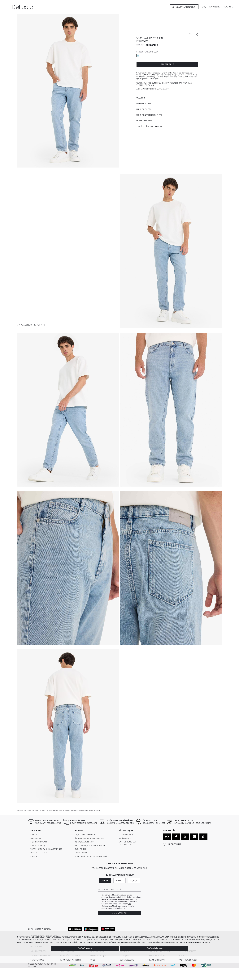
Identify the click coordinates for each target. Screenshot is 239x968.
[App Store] (75, 929)
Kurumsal (35, 835)
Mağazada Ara (144, 103)
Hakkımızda (35, 838)
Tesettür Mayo (37, 960)
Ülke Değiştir (174, 844)
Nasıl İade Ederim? (85, 842)
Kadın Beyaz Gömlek (188, 960)
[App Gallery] (108, 929)
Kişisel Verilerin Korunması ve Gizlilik (92, 856)
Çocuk (133, 880)
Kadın (105, 880)
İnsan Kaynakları (38, 842)
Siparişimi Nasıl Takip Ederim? (90, 838)
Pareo (92, 960)
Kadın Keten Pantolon (70, 960)
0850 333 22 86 (125, 844)
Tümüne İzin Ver (154, 948)
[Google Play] (91, 929)
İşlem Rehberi (81, 849)
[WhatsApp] (167, 836)
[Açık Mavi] (137, 55)
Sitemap (34, 856)
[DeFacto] (22, 7)
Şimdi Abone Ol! (119, 913)
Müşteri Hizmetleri (127, 842)
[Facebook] (176, 836)
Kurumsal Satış (37, 845)
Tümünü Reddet (84, 948)
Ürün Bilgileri (143, 109)
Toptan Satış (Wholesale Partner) (46, 849)
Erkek (119, 880)
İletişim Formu (125, 838)
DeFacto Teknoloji (38, 853)
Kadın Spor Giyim (157, 960)
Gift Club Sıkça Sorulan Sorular (90, 845)
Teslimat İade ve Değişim (149, 126)
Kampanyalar (81, 853)
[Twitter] (185, 836)
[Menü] (7, 7)
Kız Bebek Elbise (126, 960)
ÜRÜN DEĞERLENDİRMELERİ (149, 115)
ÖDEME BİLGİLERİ (144, 121)
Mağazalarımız (126, 835)
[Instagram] (194, 836)
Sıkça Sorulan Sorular (85, 835)
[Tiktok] (203, 836)
